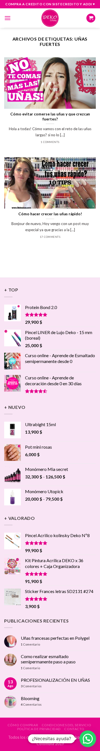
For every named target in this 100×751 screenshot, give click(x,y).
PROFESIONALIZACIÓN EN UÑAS (55, 680)
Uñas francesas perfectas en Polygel (55, 638)
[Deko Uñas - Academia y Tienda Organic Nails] (50, 18)
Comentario (30, 644)
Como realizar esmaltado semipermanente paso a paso (48, 659)
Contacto (74, 729)
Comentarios (31, 686)
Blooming (30, 698)
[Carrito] (90, 18)
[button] (87, 738)
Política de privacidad (39, 729)
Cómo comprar (23, 725)
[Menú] (7, 18)
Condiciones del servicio (66, 725)
